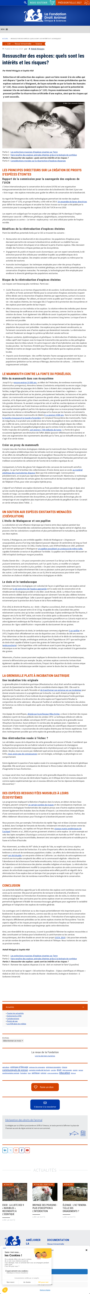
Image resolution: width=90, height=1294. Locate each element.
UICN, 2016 (60, 937)
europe (81, 1070)
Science (39, 43)
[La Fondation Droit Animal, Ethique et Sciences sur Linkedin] (5, 1150)
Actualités (8, 1185)
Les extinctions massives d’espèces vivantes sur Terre (34, 152)
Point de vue (48, 1185)
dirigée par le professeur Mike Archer (44, 714)
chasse (64, 1067)
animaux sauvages (53, 1067)
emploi (75, 1070)
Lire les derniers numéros (45, 1056)
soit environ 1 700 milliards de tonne (45, 429)
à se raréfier (74, 630)
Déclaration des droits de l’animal (23, 1120)
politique (36, 1073)
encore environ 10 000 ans (25, 382)
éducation (64, 1073)
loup (29, 1073)
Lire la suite (8, 1220)
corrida (53, 1070)
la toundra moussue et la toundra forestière (21, 418)
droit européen (67, 1070)
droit (59, 1070)
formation (23, 1073)
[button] (86, 1250)
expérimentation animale (10, 1073)
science (43, 1073)
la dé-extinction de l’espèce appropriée (30, 588)
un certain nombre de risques (41, 804)
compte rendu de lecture (39, 1070)
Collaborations (13, 1018)
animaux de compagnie (37, 1067)
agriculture (5, 1067)
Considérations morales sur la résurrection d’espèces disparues (38, 160)
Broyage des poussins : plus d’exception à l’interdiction (44, 1208)
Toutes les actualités (15, 1013)
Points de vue (12, 1021)
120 (8, 43)
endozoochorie (9, 645)
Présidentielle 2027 (70, 2)
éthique (73, 1073)
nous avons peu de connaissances (22, 753)
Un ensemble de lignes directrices (72, 201)
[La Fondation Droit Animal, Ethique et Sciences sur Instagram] (16, 1150)
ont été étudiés (15, 855)
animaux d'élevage (19, 1067)
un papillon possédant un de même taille (60, 548)
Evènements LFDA (14, 1016)
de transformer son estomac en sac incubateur (60, 690)
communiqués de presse (15, 1070)
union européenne (52, 1073)
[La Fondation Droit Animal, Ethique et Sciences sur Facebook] (21, 1150)
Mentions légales (45, 1290)
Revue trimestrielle (23, 43)
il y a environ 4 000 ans (54, 415)
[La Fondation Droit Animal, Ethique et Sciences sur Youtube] (27, 1150)
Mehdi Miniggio (37, 48)
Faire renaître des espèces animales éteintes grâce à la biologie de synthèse (44, 155)
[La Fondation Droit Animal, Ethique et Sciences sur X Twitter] (10, 1150)
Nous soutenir (38, 2)
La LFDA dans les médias (16, 1024)
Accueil (5, 38)
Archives (5, 1038)
